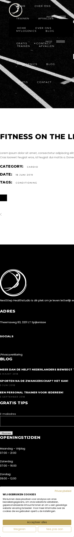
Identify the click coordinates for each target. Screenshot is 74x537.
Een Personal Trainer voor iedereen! (31, 392)
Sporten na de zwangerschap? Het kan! (34, 381)
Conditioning (26, 182)
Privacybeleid (63, 491)
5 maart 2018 (9, 374)
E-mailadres (8, 414)
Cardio (32, 166)
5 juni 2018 (7, 385)
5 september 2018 (12, 397)
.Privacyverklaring (11, 354)
